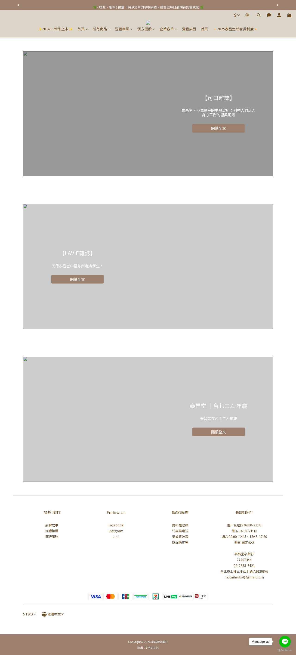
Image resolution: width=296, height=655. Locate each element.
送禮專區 (122, 28)
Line (116, 536)
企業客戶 (167, 28)
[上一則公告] (18, 5)
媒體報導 (51, 530)
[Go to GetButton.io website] (285, 650)
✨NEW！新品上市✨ (55, 28)
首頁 (81, 28)
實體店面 (189, 28)
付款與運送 (180, 530)
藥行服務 (51, 536)
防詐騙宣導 (180, 542)
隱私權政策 (180, 525)
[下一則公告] (277, 5)
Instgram (116, 530)
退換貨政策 (180, 536)
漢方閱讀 (144, 28)
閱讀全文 (218, 128)
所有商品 (100, 28)
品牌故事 (51, 525)
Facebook (115, 525)
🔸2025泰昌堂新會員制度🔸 (235, 28)
